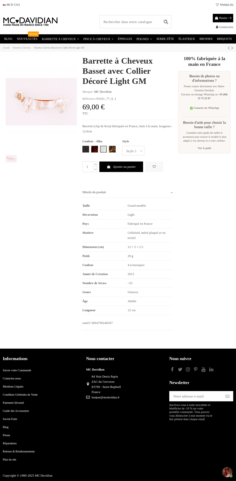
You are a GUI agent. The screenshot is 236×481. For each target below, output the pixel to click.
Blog (5, 427)
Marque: (87, 91)
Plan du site (9, 459)
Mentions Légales (13, 386)
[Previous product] (229, 48)
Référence (89, 98)
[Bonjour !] (227, 472)
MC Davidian (103, 91)
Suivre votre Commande (17, 370)
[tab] (127, 192)
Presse (6, 435)
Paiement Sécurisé (13, 402)
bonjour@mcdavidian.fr (105, 397)
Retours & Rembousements (19, 451)
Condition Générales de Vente (20, 394)
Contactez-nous (12, 378)
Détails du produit (94, 192)
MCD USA (13, 4)
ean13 (86, 323)
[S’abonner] (227, 396)
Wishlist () (226, 4)
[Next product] (232, 48)
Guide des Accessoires (16, 410)
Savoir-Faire (10, 419)
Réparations (10, 443)
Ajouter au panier (124, 167)
